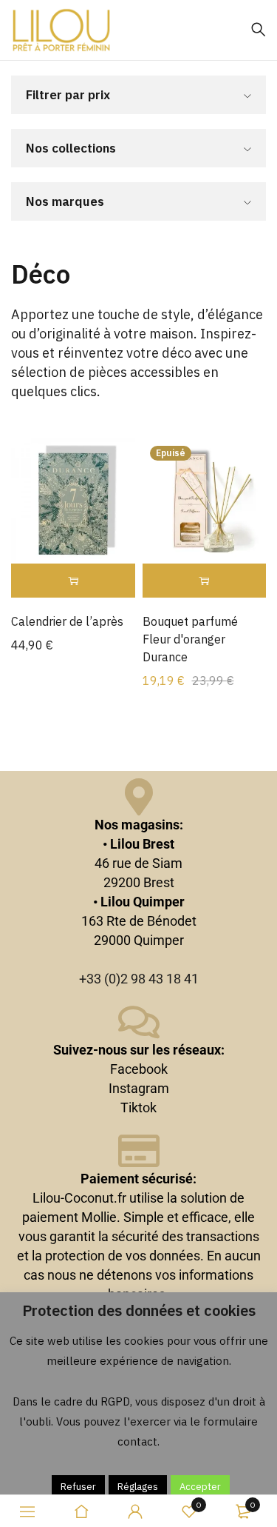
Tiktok (138, 1107)
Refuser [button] (78, 1486)
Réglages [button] (137, 1486)
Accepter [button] (200, 1486)
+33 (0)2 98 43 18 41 (139, 978)
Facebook (139, 1069)
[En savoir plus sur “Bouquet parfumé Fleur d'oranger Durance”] (205, 581)
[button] (73, 581)
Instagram (139, 1088)
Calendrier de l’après (67, 621)
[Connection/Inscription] (135, 1511)
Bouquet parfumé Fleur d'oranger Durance (190, 639)
